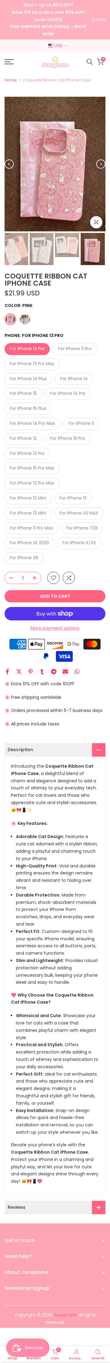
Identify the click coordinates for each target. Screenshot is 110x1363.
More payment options (55, 628)
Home (11, 80)
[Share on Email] (65, 671)
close (99, 19)
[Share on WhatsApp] (77, 671)
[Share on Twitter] (19, 671)
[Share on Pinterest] (30, 671)
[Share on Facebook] (7, 671)
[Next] (100, 164)
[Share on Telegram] (54, 671)
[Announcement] (48, 20)
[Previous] (9, 164)
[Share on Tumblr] (42, 671)
